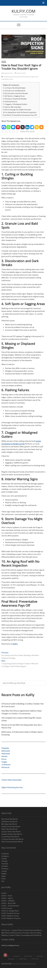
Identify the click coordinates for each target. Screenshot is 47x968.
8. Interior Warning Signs (12, 107)
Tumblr (4, 871)
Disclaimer (40, 956)
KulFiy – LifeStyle (7, 901)
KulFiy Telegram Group (10, 916)
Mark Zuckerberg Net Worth (12, 842)
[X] (22, 126)
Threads (4, 861)
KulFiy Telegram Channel (10, 918)
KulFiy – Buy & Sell (8, 903)
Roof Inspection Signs (27, 77)
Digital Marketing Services (12, 787)
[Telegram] (32, 126)
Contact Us (16, 956)
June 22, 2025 (21, 73)
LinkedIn (4, 866)
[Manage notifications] (5, 955)
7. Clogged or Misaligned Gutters (15, 104)
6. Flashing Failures (10, 101)
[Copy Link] (37, 126)
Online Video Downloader (11, 780)
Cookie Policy (23, 959)
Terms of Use (35, 959)
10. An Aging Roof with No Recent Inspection (19, 112)
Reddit (3, 874)
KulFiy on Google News (10, 911)
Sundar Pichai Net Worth (10, 826)
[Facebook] (4, 126)
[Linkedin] (27, 126)
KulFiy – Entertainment (10, 906)
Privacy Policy (28, 956)
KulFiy (15, 644)
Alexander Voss (8, 73)
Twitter (4, 859)
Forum (3, 759)
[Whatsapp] (8, 126)
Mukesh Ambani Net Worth (11, 834)
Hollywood (5, 753)
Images (4, 762)
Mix (2, 881)
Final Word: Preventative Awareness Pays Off (20, 115)
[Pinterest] (18, 126)
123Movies (6, 764)
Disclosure (11, 959)
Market (4, 756)
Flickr (3, 879)
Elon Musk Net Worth (9, 819)
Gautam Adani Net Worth (11, 832)
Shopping (5, 748)
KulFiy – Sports (7, 898)
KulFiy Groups (6, 908)
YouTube (4, 864)
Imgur (3, 876)
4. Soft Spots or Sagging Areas (14, 96)
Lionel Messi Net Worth (10, 837)
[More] (41, 126)
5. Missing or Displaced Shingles (15, 99)
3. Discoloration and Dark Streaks (15, 93)
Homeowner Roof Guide (12, 77)
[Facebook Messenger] (13, 126)
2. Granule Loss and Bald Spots (14, 91)
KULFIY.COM (23, 11)
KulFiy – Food (6, 896)
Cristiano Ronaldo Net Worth (12, 839)
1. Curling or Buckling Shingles (14, 88)
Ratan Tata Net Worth (9, 829)
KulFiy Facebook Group (10, 913)
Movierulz (5, 767)
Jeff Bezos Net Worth (9, 821)
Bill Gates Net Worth (9, 824)
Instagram (5, 856)
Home (3, 61)
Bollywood (5, 751)
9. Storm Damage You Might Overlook (17, 110)
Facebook (5, 854)
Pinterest (4, 869)
